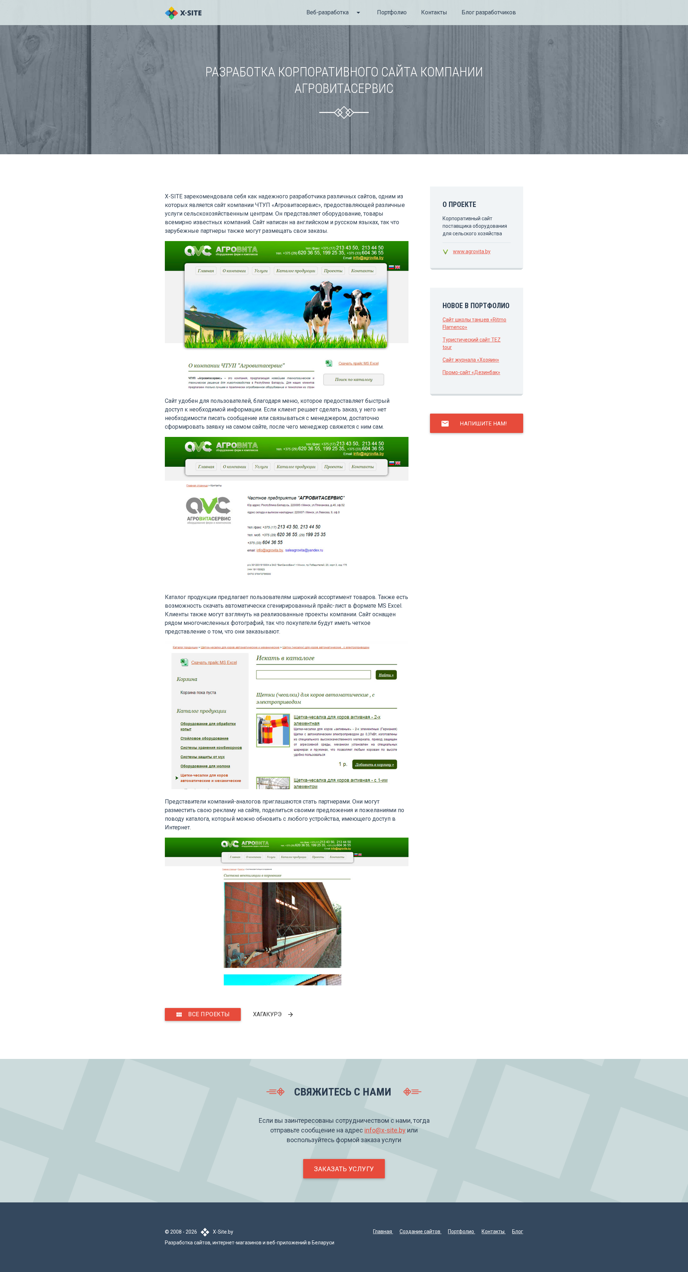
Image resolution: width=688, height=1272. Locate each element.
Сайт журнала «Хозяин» (471, 360)
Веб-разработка (334, 12)
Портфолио (392, 12)
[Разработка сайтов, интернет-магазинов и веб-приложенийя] (183, 18)
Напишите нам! (474, 423)
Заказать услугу (344, 1169)
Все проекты (203, 1014)
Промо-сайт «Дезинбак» (471, 372)
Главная (383, 1231)
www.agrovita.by (472, 251)
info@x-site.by (385, 1130)
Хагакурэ (273, 1014)
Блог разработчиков (489, 12)
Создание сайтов (420, 1231)
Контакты (434, 12)
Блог (517, 1231)
